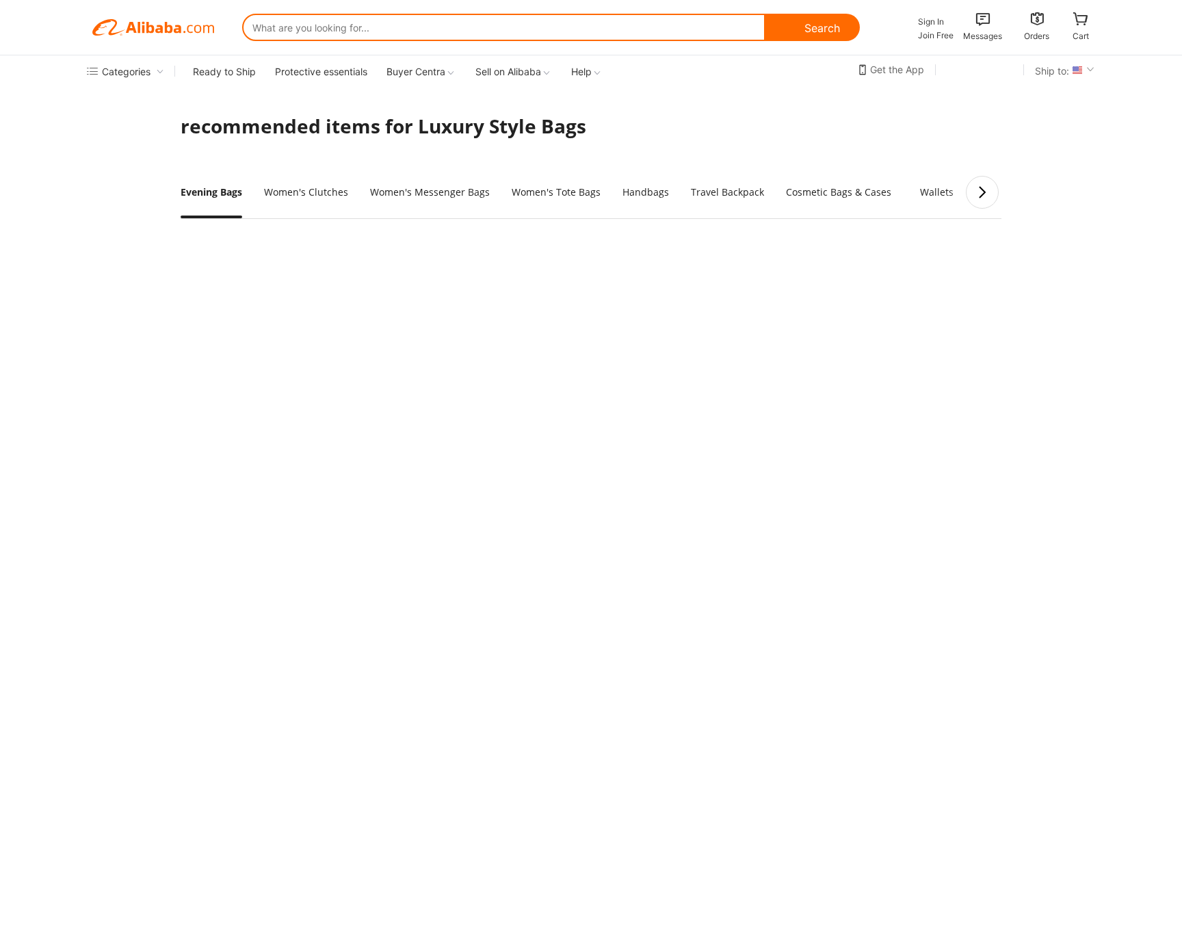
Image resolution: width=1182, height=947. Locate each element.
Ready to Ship (224, 71)
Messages (982, 36)
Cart (1081, 36)
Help (581, 71)
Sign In (931, 21)
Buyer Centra (415, 71)
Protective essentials (321, 71)
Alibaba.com (153, 27)
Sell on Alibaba (508, 71)
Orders (1036, 36)
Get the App (897, 69)
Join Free (936, 35)
